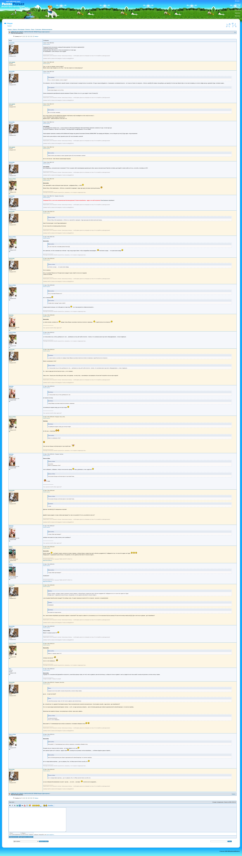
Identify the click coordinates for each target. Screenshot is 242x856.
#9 (43, 196)
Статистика (38, 29)
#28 (44, 682)
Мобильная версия (47, 29)
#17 (44, 386)
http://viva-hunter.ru (47, 560)
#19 (44, 454)
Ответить (27, 29)
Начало (10, 29)
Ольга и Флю (12, 178)
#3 (43, 71)
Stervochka (11, 42)
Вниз (235, 32)
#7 (43, 162)
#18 (44, 416)
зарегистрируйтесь (50, 834)
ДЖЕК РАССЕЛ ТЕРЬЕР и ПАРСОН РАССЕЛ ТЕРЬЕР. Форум (26, 31)
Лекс (10, 668)
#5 (43, 122)
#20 (44, 490)
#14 (44, 315)
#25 (44, 626)
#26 (44, 643)
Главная (9, 26)
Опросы (15, 29)
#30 (44, 769)
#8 (43, 178)
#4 (43, 104)
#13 (44, 285)
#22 (44, 546)
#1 (43, 42)
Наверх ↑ (234, 794)
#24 (44, 585)
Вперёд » (37, 36)
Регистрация (21, 29)
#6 (43, 147)
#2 (43, 62)
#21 (44, 525)
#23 (44, 564)
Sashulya (11, 315)
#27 (44, 668)
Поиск (32, 29)
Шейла (10, 546)
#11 (43, 236)
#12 (44, 258)
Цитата (48, 44)
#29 (44, 734)
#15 (44, 332)
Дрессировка (45, 31)
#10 (44, 211)
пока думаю (12, 62)
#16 (44, 349)
